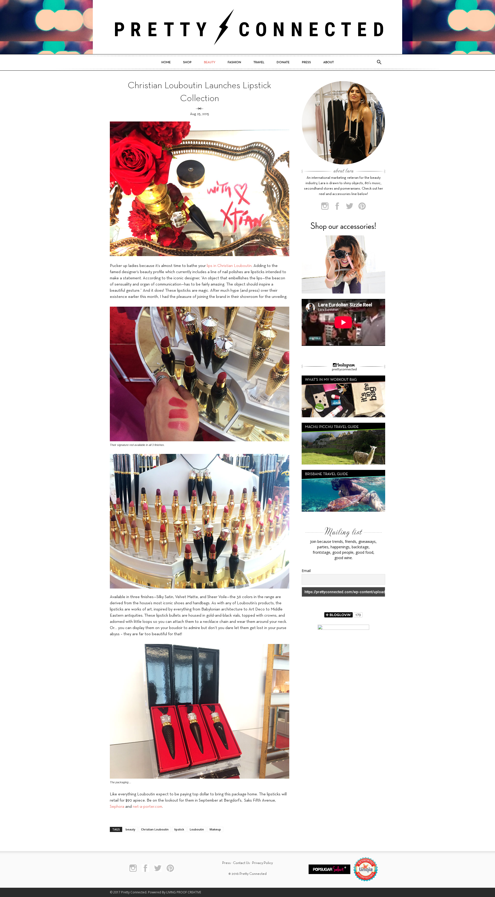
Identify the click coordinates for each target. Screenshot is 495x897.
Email (306, 570)
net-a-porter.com (147, 807)
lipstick (179, 829)
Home (166, 62)
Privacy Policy (262, 863)
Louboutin (197, 829)
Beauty (209, 62)
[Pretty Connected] (247, 27)
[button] (379, 62)
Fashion (234, 62)
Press (306, 62)
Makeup (215, 829)
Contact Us (241, 863)
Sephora (117, 807)
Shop (187, 62)
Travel (258, 62)
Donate (283, 62)
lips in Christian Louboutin (229, 266)
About (328, 62)
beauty (130, 829)
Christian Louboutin (155, 829)
